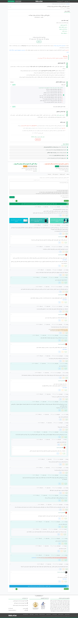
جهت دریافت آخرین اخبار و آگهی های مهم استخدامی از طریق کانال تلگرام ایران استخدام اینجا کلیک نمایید (39, 203)
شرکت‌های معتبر (25, 614)
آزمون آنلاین (31, 614)
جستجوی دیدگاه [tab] (55, 174)
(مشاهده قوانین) (34, 557)
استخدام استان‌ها (42, 614)
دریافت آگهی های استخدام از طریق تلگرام (20, 603)
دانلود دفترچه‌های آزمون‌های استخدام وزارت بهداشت (56, 149)
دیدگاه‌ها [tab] (68, 174)
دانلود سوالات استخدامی (55, 147)
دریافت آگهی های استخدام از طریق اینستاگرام (20, 605)
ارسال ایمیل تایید (64, 197)
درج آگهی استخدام (11, 1)
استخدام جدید (54, 614)
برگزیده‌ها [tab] (49, 174)
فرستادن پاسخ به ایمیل (63, 195)
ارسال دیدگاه (12, 197)
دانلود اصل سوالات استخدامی (56, 152)
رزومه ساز (36, 614)
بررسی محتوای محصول (63, 27)
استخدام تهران (48, 614)
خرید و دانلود (64, 31)
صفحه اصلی (67, 3)
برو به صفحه (66, 200)
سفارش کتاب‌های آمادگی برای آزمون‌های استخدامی (56, 158)
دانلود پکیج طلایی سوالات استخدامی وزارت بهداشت (58, 6)
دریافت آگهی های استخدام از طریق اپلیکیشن (20, 600)
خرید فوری (39, 41)
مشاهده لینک (65, 259)
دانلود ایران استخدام (57, 155)
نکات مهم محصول (64, 25)
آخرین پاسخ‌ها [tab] (62, 174)
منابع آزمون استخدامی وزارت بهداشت (59, 45)
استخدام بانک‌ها (60, 614)
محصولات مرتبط (64, 33)
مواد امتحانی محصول (63, 29)
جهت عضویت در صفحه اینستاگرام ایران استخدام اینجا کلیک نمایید (39, 586)
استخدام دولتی (67, 614)
